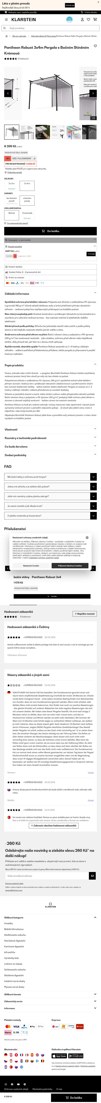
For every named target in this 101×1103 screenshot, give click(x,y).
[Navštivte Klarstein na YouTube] (18, 1084)
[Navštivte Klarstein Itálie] (26, 1055)
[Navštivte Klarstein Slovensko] (42, 1055)
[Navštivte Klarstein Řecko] (21, 1067)
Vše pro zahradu (19, 36)
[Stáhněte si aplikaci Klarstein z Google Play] (76, 1055)
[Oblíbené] (88, 19)
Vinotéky (8, 923)
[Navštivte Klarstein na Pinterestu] (24, 1084)
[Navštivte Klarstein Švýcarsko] (16, 1055)
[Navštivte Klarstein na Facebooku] (12, 1084)
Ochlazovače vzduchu (15, 969)
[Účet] (82, 19)
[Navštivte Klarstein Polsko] (16, 1061)
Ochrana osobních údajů (14, 883)
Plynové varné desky (14, 987)
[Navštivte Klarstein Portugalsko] (11, 1067)
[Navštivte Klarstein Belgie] (42, 1061)
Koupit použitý (15, 246)
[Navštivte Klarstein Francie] (21, 1055)
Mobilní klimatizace (14, 929)
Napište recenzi (86, 613)
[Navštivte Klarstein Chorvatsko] (21, 1061)
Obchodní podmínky (42, 1089)
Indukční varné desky (14, 981)
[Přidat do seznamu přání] (95, 46)
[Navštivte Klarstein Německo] (5, 1055)
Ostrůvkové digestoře (14, 940)
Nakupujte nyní (70, 5)
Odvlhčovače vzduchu (15, 935)
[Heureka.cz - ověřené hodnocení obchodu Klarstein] (69, 19)
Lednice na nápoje (13, 963)
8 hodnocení (23, 59)
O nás (59, 1089)
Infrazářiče (9, 952)
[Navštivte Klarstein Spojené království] (37, 1055)
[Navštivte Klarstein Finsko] (37, 1061)
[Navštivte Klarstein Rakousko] (11, 1055)
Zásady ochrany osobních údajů (67, 1066)
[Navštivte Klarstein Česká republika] (5, 1061)
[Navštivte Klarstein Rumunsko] (26, 1061)
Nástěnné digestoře (14, 975)
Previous (8, 93)
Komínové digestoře (14, 946)
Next (93, 93)
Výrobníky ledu (11, 958)
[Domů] (9, 36)
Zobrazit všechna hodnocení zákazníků (54, 825)
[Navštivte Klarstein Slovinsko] (16, 1067)
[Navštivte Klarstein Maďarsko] (11, 1061)
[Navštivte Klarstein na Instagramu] (5, 1084)
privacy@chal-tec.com (13, 890)
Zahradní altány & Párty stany (43, 36)
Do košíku (53, 231)
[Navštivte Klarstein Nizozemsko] (5, 1067)
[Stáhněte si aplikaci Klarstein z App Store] (59, 1055)
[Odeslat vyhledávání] (4, 28)
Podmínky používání (88, 1066)
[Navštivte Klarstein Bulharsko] (32, 1061)
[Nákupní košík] (95, 19)
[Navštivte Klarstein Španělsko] (32, 1055)
